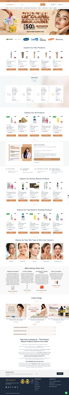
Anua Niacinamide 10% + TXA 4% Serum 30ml (46, 127)
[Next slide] (62, 1)
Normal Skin (22, 261)
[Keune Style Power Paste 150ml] (34, 55)
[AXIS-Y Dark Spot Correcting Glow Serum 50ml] (46, 186)
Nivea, (44, 355)
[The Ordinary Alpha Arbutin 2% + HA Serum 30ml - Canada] (38, 94)
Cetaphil (35, 355)
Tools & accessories (33, 350)
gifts (32, 363)
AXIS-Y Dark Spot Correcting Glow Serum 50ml (44, 193)
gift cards (35, 363)
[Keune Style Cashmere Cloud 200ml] (11, 55)
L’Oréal (29, 355)
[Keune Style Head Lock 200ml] (57, 55)
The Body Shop (39, 355)
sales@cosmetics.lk (54, 386)
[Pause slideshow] (43, 34)
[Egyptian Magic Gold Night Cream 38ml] (22, 120)
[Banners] (9, 39)
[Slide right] (62, 60)
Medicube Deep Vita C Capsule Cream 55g (34, 193)
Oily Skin (11, 261)
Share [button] (36, 148)
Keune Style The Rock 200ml (22, 62)
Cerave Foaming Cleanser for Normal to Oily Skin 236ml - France (57, 225)
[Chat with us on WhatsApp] (66, 393)
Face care (46, 349)
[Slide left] (7, 60)
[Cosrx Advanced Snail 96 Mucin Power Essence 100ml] (57, 186)
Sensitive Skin (46, 261)
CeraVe (25, 356)
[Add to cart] (18, 101)
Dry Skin (34, 261)
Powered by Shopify (16, 393)
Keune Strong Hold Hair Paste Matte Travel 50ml (45, 62)
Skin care (42, 349)
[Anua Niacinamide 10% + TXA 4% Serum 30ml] (46, 120)
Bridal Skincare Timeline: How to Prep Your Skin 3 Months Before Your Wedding (16, 319)
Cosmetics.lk (39, 346)
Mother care (45, 352)
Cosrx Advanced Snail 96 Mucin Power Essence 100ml (57, 193)
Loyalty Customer (37, 386)
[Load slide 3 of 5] (33, 34)
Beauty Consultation (39, 145)
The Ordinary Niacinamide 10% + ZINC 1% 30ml (29, 90)
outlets (33, 364)
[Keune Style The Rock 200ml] (22, 55)
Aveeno (30, 356)
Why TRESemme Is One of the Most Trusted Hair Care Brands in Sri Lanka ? (58, 319)
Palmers (42, 354)
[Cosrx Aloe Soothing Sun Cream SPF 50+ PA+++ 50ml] (22, 186)
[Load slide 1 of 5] (28, 34)
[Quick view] (7, 58)
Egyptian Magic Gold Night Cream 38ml (22, 127)
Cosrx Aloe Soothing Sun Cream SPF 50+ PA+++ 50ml (22, 193)
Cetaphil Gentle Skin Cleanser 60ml (34, 127)
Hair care (27, 350)
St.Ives (27, 356)
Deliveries (36, 381)
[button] (60, 4)
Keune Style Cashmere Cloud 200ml (11, 62)
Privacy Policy (37, 388)
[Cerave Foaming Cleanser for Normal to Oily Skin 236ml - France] (57, 217)
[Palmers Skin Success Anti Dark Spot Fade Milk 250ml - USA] (46, 217)
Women (41, 352)
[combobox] (32, 4)
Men (38, 352)
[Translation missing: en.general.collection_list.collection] (11, 251)
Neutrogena (35, 356)
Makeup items (39, 350)
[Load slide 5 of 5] (37, 34)
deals (39, 363)
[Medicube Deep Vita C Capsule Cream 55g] (34, 186)
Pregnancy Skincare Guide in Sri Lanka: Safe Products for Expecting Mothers (37, 319)
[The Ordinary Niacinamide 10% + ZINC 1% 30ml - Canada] (9, 94)
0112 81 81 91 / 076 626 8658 (56, 384)
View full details (36, 162)
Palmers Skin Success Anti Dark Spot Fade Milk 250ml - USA (45, 224)
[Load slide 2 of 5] (31, 34)
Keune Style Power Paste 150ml (33, 62)
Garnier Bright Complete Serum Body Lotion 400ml (59, 90)
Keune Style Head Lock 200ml (57, 62)
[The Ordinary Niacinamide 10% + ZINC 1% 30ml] (23, 94)
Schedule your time (47, 159)
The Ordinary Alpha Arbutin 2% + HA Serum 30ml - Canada (44, 90)
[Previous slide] (45, 1)
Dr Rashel (46, 354)
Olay (32, 356)
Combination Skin (57, 261)
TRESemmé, (32, 355)
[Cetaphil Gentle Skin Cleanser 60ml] (34, 120)
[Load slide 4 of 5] (35, 34)
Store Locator (37, 384)
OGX (38, 356)
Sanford (40, 356)
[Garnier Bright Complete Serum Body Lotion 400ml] (52, 94)
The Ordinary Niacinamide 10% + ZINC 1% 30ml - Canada (15, 90)
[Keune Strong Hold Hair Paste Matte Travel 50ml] (46, 55)
